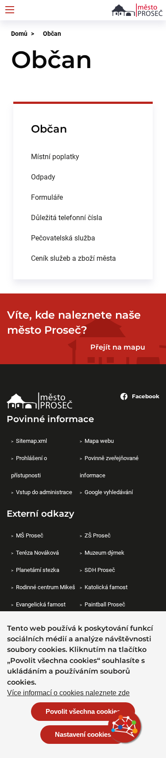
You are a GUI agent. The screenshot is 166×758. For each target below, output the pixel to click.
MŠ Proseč (29, 535)
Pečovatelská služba (63, 237)
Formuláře (47, 197)
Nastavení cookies (83, 734)
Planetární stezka (37, 570)
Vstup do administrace (44, 492)
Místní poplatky (55, 156)
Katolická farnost (106, 587)
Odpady (43, 176)
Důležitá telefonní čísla (66, 217)
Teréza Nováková (37, 552)
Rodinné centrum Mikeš (45, 587)
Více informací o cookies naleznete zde (68, 693)
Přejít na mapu (117, 347)
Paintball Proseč (105, 604)
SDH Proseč (100, 570)
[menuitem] (83, 156)
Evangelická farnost (41, 604)
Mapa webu (99, 441)
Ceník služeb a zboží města (73, 258)
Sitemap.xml (31, 441)
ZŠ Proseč (98, 535)
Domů (19, 33)
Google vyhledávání (109, 492)
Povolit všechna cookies (83, 711)
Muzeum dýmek (104, 552)
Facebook (145, 396)
